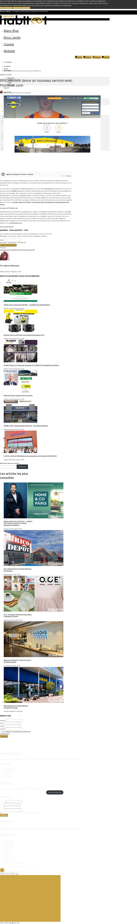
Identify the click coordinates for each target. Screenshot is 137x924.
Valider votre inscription (8, 245)
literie (63, 828)
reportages (69, 828)
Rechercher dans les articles (9, 463)
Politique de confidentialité (12, 863)
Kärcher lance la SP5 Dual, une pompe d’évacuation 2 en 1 (24, 335)
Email (1, 240)
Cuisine (9, 44)
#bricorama (12, 243)
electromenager (45, 828)
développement (35, 828)
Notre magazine (9, 841)
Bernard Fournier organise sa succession (18, 395)
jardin (60, 828)
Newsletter (7, 852)
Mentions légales (9, 35)
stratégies (77, 828)
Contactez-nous (9, 859)
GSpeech (69, 175)
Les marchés (8, 75)
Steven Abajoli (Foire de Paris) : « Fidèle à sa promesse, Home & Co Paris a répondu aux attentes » (18, 523)
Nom (1, 723)
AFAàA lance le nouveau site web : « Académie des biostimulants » (27, 305)
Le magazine (8, 62)
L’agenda (7, 850)
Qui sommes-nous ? (10, 856)
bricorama (3, 227)
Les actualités (8, 843)
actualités (6, 828)
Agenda (6, 88)
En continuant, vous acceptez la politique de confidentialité (21, 813)
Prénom (2, 721)
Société (2, 729)
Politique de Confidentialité (21, 8)
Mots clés (3, 243)
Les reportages (9, 845)
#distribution (21, 243)
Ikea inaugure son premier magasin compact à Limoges (16, 707)
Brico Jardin (12, 37)
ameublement (15, 828)
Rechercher (22, 467)
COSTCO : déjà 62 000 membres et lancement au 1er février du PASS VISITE (30, 456)
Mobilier (9, 51)
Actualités (7, 66)
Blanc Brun (11, 31)
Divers (2, 74)
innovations (54, 828)
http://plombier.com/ (15, 223)
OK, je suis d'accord (6, 8)
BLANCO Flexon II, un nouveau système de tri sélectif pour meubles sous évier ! (31, 365)
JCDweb (34, 867)
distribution (10, 227)
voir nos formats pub (54, 792)
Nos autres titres (9, 854)
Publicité (6, 27)
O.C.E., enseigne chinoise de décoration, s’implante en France (18, 615)
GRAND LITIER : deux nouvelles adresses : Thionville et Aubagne (26, 426)
